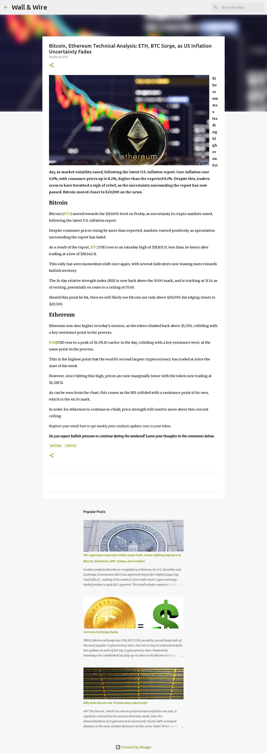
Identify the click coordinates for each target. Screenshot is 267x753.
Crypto (71, 445)
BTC (66, 214)
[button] (51, 65)
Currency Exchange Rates (100, 632)
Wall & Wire (29, 7)
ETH (52, 342)
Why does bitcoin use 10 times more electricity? (115, 703)
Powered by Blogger (136, 747)
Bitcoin (56, 445)
